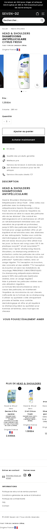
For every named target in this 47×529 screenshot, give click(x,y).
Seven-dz (10, 13)
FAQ (3, 502)
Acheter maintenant (23, 139)
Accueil (5, 29)
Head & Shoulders (18, 29)
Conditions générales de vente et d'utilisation (21, 495)
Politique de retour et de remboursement (19, 491)
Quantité (7, 116)
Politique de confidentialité (13, 499)
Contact (5, 506)
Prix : (4, 98)
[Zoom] (37, 85)
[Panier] (37, 14)
